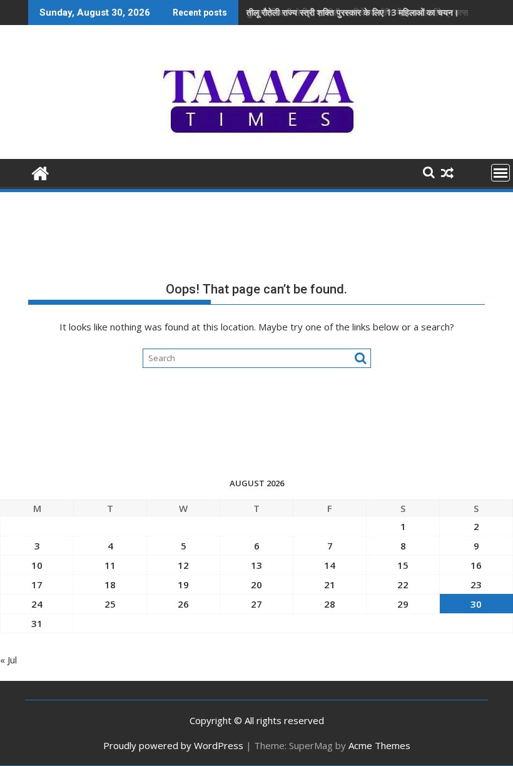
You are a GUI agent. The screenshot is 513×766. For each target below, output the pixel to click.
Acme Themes (379, 745)
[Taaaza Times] (40, 172)
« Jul (8, 659)
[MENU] (500, 172)
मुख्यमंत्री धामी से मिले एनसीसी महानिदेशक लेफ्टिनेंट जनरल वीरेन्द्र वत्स (357, 12)
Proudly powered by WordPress (173, 745)
